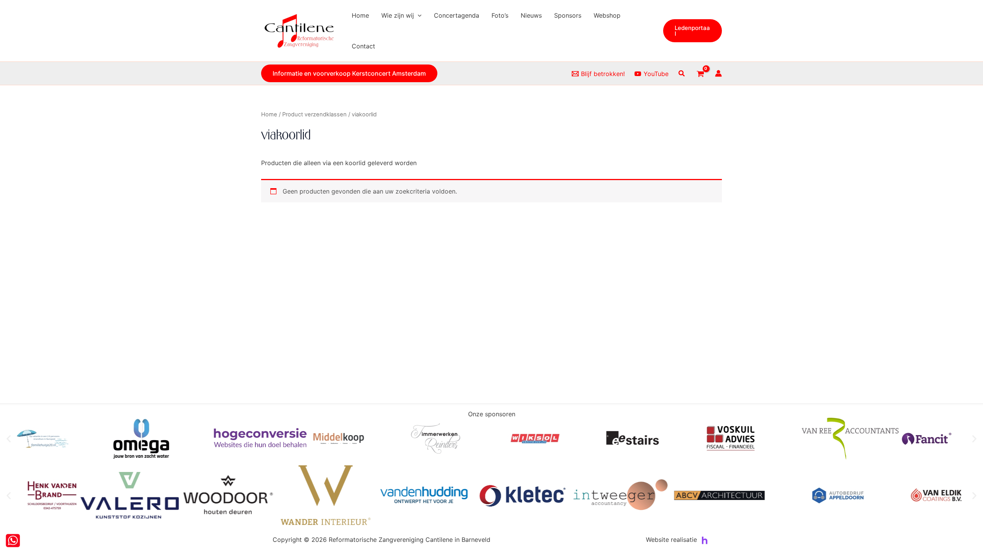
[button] (418, 15)
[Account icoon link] (718, 73)
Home (269, 114)
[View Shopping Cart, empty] (700, 73)
